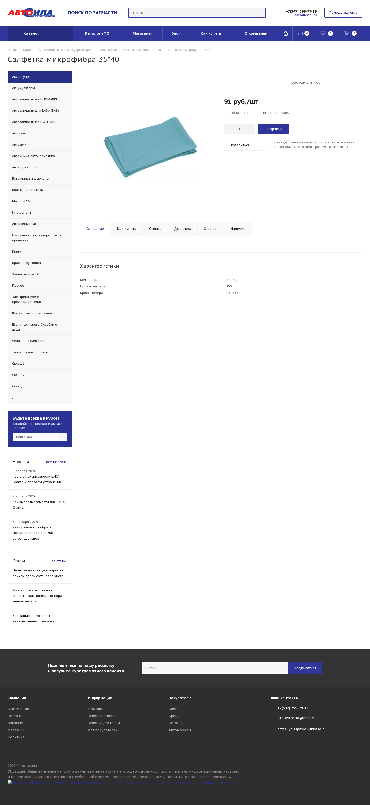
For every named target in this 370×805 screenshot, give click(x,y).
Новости (15, 716)
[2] (231, 83)
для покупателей (103, 730)
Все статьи (58, 561)
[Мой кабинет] (286, 33)
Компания (17, 698)
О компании (18, 709)
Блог (173, 709)
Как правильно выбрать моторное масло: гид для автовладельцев (33, 533)
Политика (16, 737)
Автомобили (180, 730)
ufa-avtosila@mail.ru (296, 718)
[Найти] (259, 13)
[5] (245, 83)
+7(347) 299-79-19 (301, 11)
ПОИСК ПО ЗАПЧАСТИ (92, 13)
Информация (100, 698)
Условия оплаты (102, 716)
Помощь (95, 709)
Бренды (175, 716)
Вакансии (16, 723)
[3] (236, 83)
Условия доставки (104, 723)
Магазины (16, 730)
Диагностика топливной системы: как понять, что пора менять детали (37, 595)
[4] (240, 83)
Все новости (56, 461)
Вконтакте (359, 792)
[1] (226, 83)
